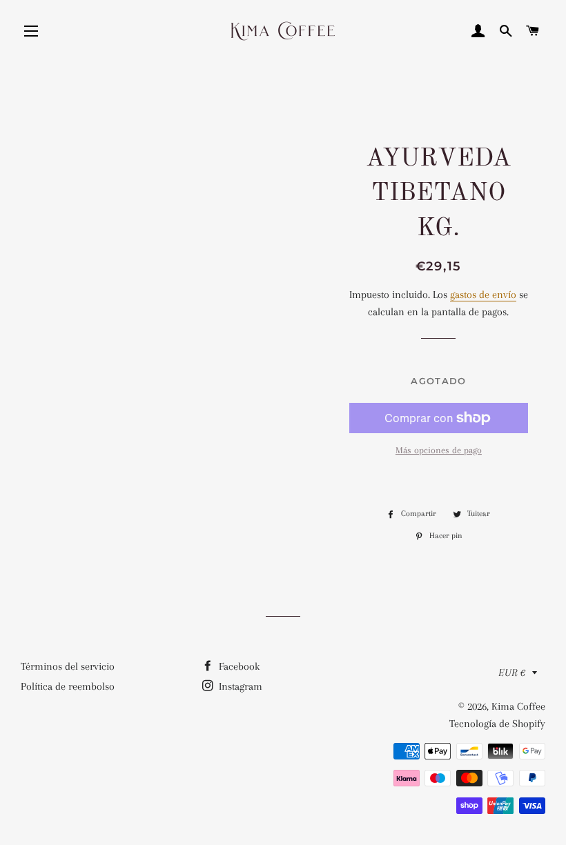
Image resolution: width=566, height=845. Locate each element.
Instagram (239, 686)
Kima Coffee (518, 706)
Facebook (238, 666)
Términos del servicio (68, 666)
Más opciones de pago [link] (439, 450)
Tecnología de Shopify (497, 723)
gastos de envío (483, 294)
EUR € (511, 672)
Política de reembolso (68, 686)
